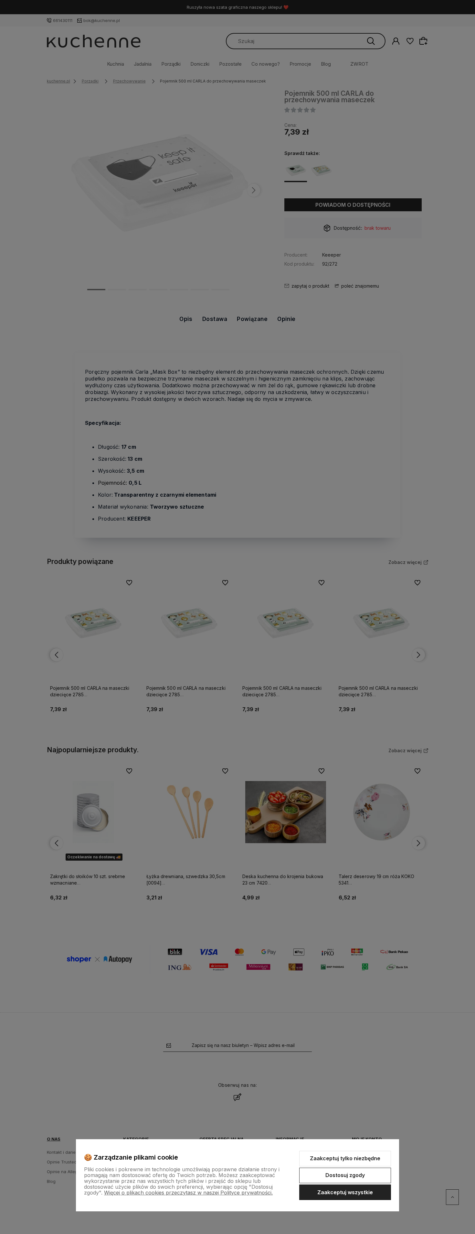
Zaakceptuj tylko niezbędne (345, 1158)
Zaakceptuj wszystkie (345, 1192)
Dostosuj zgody (345, 1175)
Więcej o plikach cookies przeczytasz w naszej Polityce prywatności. (188, 1192)
